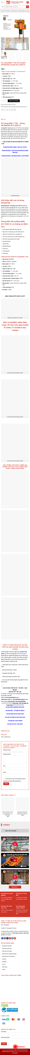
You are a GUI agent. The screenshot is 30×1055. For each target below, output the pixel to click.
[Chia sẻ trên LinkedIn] (15, 110)
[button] (2, 2)
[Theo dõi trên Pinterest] (10, 938)
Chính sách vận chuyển (7, 951)
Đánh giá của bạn (7, 750)
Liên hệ (3, 969)
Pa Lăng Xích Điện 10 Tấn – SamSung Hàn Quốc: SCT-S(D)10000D (7, 814)
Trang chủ (3, 10)
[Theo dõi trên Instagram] (5, 938)
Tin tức (3, 964)
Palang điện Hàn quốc (7, 106)
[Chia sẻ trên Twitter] (7, 110)
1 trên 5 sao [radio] (3, 752)
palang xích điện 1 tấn (23, 106)
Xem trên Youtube (10, 830)
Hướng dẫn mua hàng (6, 946)
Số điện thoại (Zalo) (5, 1037)
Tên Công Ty (3, 1031)
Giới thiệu (4, 959)
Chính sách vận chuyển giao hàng (9, 953)
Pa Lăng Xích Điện (14, 10)
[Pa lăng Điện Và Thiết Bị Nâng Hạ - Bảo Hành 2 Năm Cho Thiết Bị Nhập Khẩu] (15, 2)
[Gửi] (27, 6)
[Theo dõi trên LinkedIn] (12, 938)
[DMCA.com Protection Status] (4, 1005)
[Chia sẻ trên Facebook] (5, 110)
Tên (4, 766)
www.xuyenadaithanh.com (11, 697)
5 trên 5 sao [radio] (20, 752)
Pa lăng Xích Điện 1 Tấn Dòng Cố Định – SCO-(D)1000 (15, 155)
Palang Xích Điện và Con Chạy (23, 10)
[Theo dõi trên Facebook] (2, 938)
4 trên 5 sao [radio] (14, 752)
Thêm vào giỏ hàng (13, 100)
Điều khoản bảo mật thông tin (8, 956)
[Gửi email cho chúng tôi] (7, 938)
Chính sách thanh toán (6, 948)
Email (4, 772)
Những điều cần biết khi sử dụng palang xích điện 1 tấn (22, 813)
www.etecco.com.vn (6, 699)
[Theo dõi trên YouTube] (15, 938)
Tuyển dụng (4, 967)
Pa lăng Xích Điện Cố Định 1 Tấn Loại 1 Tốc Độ (15, 147)
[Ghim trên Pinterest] (12, 110)
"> (15, 1047)
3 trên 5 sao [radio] (10, 752)
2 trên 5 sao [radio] (6, 752)
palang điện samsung (15, 106)
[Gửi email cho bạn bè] (10, 110)
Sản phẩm (7, 10)
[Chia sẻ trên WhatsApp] (2, 110)
